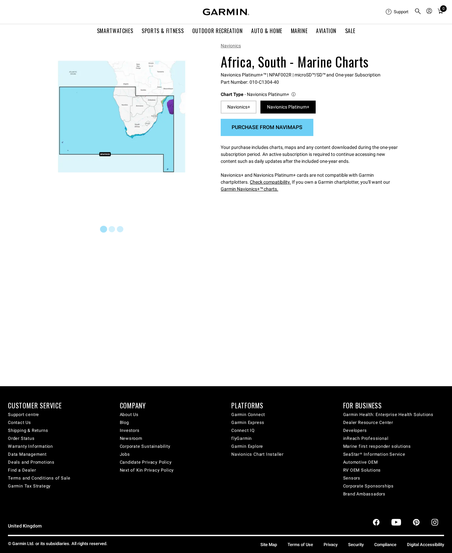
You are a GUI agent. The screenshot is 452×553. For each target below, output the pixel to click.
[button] (258, 94)
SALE (350, 31)
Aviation (326, 31)
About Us (129, 414)
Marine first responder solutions (377, 446)
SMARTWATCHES (115, 31)
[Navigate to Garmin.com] (226, 12)
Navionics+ (238, 107)
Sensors (352, 478)
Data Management (27, 454)
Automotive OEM (360, 462)
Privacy (331, 544)
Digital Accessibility (425, 544)
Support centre (23, 414)
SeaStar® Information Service (374, 454)
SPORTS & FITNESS (163, 31)
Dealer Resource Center (368, 422)
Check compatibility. (270, 182)
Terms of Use (300, 544)
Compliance (385, 544)
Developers (355, 430)
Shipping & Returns (28, 430)
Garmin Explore (247, 446)
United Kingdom (25, 526)
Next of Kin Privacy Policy (147, 470)
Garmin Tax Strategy (29, 486)
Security (356, 544)
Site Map (268, 544)
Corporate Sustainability (145, 446)
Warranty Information (30, 446)
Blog (124, 422)
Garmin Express (247, 422)
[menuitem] (397, 12)
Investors (130, 430)
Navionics (231, 45)
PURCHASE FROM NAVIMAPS (267, 127)
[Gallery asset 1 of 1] (121, 116)
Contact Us (19, 422)
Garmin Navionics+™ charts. (249, 189)
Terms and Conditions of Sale (39, 478)
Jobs (125, 454)
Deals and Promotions (31, 462)
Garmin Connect (248, 414)
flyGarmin (241, 438)
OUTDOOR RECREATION (217, 31)
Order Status (21, 438)
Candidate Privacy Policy (146, 462)
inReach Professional (365, 438)
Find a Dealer (22, 470)
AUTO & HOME (266, 31)
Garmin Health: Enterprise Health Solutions (388, 414)
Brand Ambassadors (364, 493)
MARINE (299, 31)
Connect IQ (243, 430)
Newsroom (131, 438)
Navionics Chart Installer (257, 454)
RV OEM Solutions (362, 470)
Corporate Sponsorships (368, 486)
